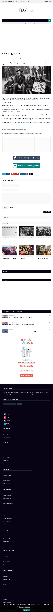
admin (10, 58)
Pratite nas (6, 271)
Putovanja (6, 469)
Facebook (8, 420)
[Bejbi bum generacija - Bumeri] (9, 250)
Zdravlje (5, 530)
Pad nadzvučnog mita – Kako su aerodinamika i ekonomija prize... (23, 331)
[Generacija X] (26, 250)
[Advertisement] (26, 37)
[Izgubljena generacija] (26, 232)
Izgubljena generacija (30, 133)
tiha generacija (38, 133)
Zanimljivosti (18, 23)
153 (50, 329)
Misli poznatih (7, 489)
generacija (16, 133)
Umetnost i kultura (8, 550)
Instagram (8, 414)
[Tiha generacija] (43, 232)
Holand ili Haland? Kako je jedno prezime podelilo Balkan (21, 324)
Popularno (6, 311)
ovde (32, 607)
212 (50, 322)
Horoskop (5, 280)
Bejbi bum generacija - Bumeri (9, 258)
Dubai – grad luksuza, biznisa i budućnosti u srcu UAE (21, 317)
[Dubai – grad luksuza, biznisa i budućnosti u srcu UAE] (5, 316)
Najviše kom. (20, 311)
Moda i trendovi (7, 570)
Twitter (7, 423)
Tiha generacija (40, 240)
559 (50, 315)
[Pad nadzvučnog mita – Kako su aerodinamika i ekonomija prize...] (5, 331)
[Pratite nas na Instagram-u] (26, 168)
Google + (8, 417)
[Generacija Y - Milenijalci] (43, 250)
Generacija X (23, 258)
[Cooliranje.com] (26, 10)
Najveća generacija (8, 133)
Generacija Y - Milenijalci (42, 258)
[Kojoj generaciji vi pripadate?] (9, 232)
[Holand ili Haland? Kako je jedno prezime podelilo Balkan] (5, 323)
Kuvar (5, 449)
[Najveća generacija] (26, 95)
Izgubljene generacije (37, 63)
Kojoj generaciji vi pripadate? (9, 240)
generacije (22, 133)
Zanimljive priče (26, 23)
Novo (13, 311)
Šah (4, 509)
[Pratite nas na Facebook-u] (26, 160)
